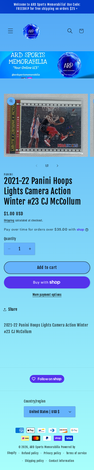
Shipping (9, 220)
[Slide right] (57, 165)
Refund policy (30, 453)
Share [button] (12, 309)
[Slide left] (36, 165)
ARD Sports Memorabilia (45, 447)
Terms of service (76, 453)
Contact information (61, 461)
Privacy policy (52, 453)
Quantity (10, 239)
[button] (10, 31)
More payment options (47, 295)
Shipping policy (34, 461)
